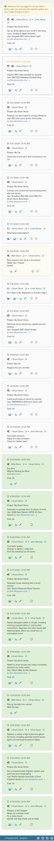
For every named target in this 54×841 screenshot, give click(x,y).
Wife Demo (16, 255)
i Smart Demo (22, 19)
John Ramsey (36, 431)
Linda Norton (36, 228)
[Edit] (20, 49)
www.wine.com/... (14, 473)
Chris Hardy (40, 19)
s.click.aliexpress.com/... (18, 39)
